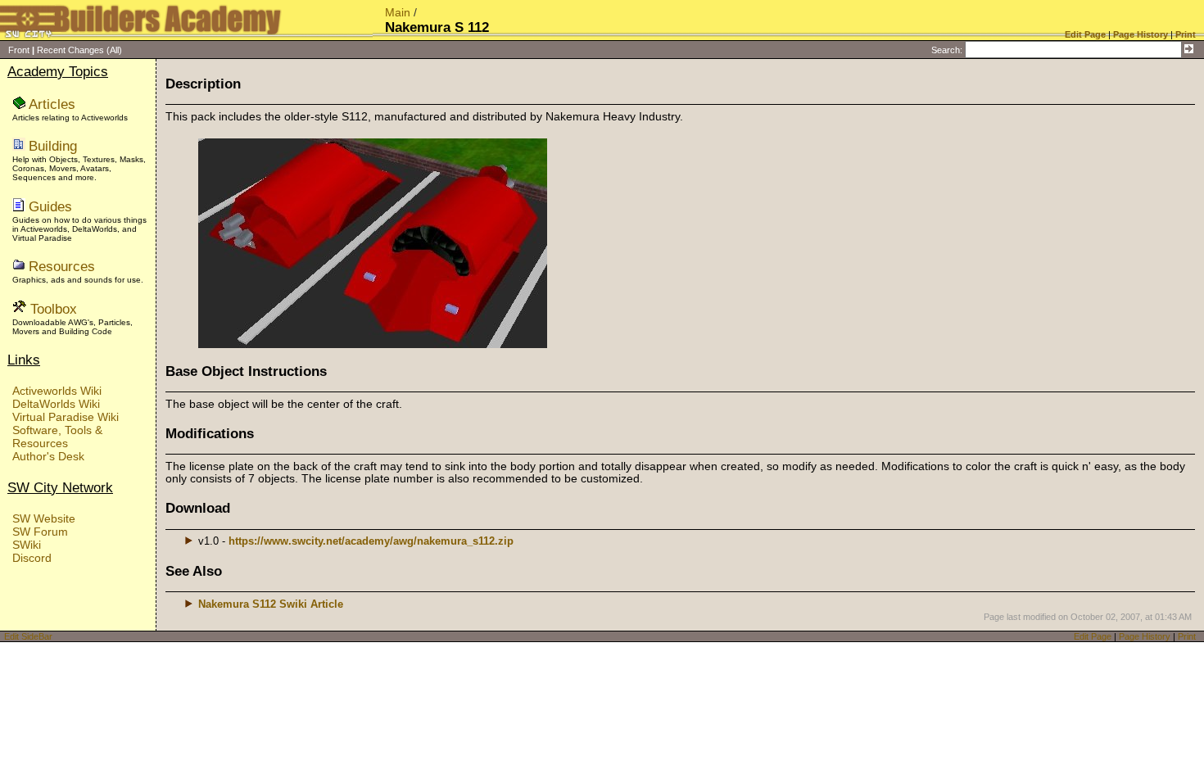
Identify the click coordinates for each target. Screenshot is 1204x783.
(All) (114, 50)
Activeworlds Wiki (57, 390)
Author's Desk (48, 456)
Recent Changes (70, 50)
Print (1187, 636)
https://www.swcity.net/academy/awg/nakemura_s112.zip (371, 541)
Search (945, 50)
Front (18, 50)
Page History (1144, 636)
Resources (62, 266)
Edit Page (1092, 636)
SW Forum (40, 531)
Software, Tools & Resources (57, 436)
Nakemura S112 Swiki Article (270, 604)
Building (53, 146)
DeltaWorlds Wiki (56, 403)
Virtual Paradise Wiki (65, 416)
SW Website (43, 518)
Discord (32, 557)
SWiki (26, 544)
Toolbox (53, 309)
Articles (52, 104)
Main (397, 12)
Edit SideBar (28, 636)
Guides (50, 206)
